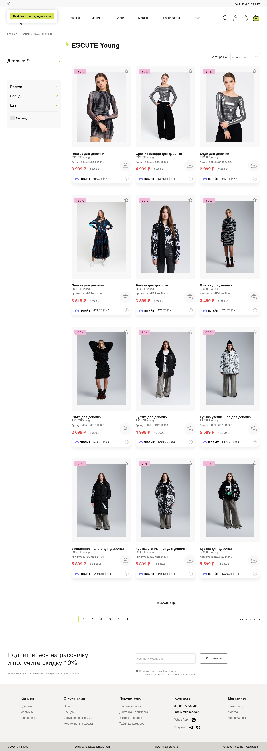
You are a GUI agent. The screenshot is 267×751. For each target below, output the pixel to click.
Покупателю (130, 698)
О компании (74, 698)
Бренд (15, 95)
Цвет (14, 105)
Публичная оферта (166, 746)
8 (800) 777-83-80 (249, 3)
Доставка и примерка (133, 712)
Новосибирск (237, 718)
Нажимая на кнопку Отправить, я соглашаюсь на (166, 672)
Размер (16, 86)
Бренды (121, 18)
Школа (196, 18)
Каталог (28, 698)
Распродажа (171, 18)
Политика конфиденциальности (92, 746)
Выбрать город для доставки (32, 16)
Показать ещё (166, 603)
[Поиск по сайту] (225, 18)
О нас (67, 706)
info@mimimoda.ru (187, 712)
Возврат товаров (130, 718)
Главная (12, 33)
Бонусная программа (78, 718)
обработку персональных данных (177, 674)
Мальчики (97, 18)
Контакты (182, 698)
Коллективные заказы (78, 723)
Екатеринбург (237, 706)
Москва (233, 712)
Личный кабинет (130, 706)
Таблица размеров (131, 723)
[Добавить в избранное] (126, 71)
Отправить (214, 658)
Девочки (74, 18)
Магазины (145, 18)
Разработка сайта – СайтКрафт (241, 746)
